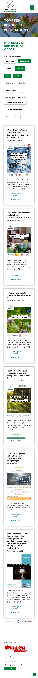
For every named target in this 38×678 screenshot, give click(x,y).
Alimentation (11, 90)
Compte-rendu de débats (15, 102)
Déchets (20, 68)
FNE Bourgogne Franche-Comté (15, 665)
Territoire (9, 83)
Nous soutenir (10, 669)
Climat (8, 68)
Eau (7, 76)
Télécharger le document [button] (16, 194)
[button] (32, 7)
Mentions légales (10, 661)
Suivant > (28, 621)
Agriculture (10, 61)
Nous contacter (9, 657)
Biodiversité (24, 61)
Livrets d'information (14, 110)
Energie (22, 83)
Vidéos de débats (12, 117)
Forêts (17, 76)
